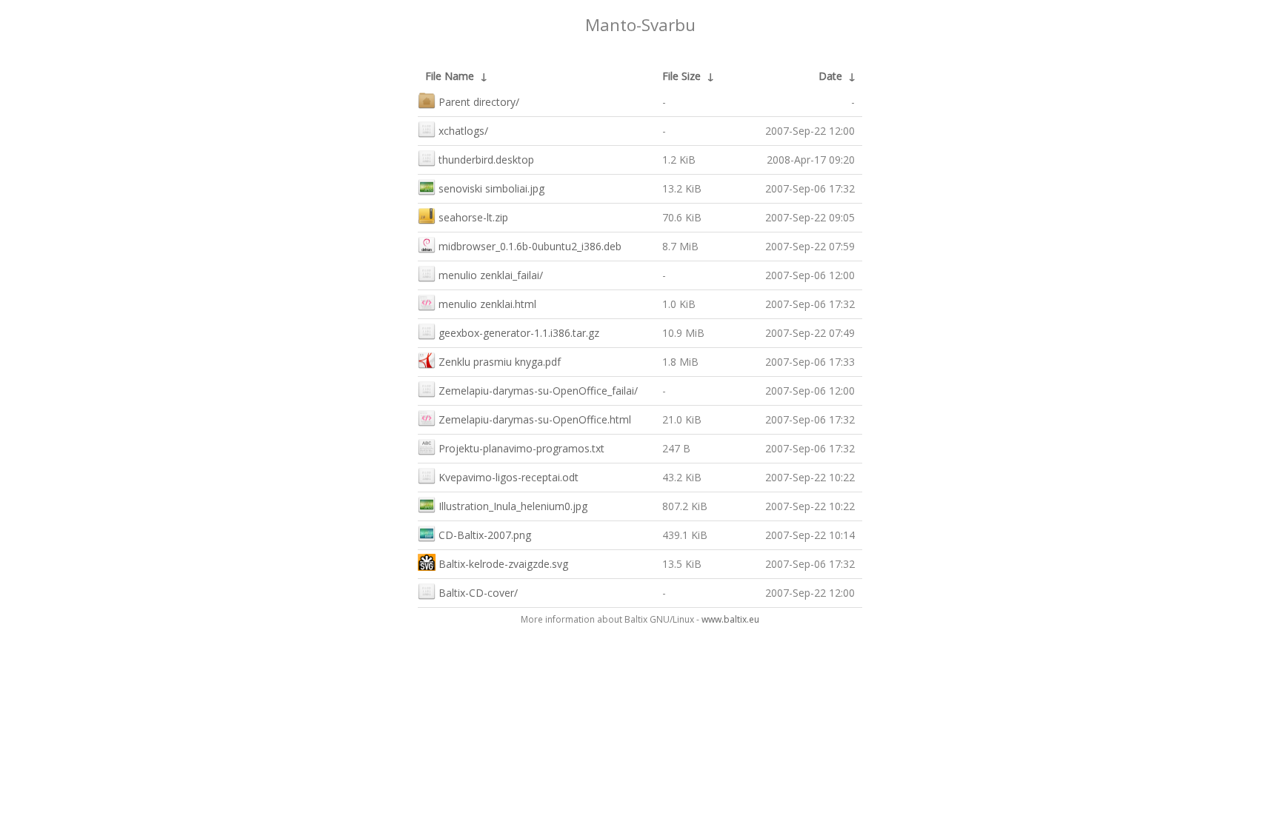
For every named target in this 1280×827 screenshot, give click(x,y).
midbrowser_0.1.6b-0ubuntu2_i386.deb (530, 246)
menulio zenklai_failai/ (491, 275)
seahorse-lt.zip (473, 217)
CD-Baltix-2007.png (485, 535)
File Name (449, 76)
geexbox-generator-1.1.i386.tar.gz (519, 333)
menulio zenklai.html (487, 304)
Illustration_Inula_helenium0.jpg (513, 506)
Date (830, 76)
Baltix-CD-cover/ (478, 593)
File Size (681, 76)
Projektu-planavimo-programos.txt (521, 448)
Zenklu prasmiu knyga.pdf (500, 362)
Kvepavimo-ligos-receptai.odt (509, 477)
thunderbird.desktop (486, 160)
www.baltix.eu (730, 619)
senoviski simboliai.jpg (491, 188)
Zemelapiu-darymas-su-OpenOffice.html (535, 419)
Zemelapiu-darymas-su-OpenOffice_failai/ (538, 391)
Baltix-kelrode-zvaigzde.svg (503, 564)
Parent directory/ (479, 102)
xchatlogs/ (463, 131)
